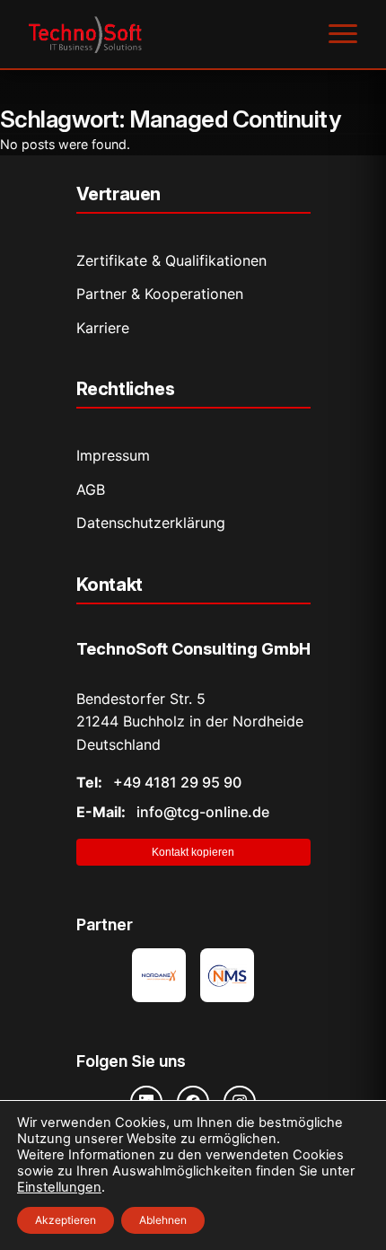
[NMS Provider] (227, 975)
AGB (90, 489)
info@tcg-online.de (172, 812)
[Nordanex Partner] (159, 975)
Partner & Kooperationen (159, 294)
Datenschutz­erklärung (150, 523)
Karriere (102, 328)
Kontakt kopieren (193, 852)
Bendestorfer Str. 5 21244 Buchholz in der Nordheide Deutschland (189, 721)
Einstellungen (59, 1187)
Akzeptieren (65, 1220)
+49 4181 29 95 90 (158, 782)
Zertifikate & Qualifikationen (171, 260)
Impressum (113, 455)
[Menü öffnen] (343, 34)
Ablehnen (163, 1220)
